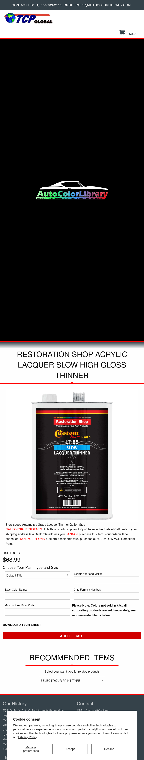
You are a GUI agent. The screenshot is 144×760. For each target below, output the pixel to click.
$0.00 (132, 33)
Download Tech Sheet (22, 624)
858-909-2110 (51, 5)
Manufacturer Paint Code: (20, 605)
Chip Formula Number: (87, 589)
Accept (70, 749)
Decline (109, 749)
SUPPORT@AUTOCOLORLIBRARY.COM (100, 5)
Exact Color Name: (16, 589)
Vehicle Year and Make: (88, 574)
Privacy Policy (27, 737)
